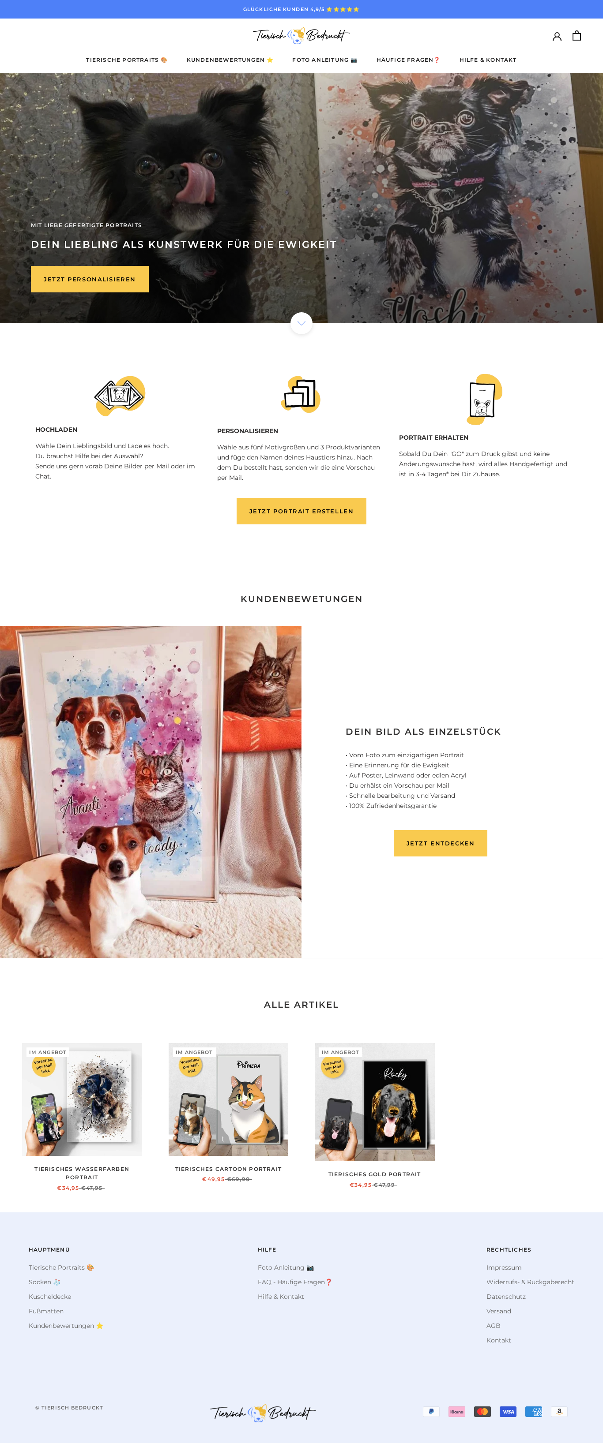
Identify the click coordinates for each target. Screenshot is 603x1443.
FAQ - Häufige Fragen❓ (295, 1282)
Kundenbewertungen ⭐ (230, 59)
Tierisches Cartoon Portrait (228, 1169)
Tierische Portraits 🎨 (127, 59)
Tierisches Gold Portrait (374, 1174)
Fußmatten (46, 1311)
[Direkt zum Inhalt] (301, 323)
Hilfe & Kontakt (488, 59)
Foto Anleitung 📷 (325, 59)
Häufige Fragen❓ (409, 59)
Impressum (504, 1267)
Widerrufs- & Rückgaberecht (530, 1282)
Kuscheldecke (50, 1297)
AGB (493, 1326)
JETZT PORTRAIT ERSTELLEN (301, 511)
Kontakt (498, 1340)
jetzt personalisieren (90, 279)
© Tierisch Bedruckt (69, 1408)
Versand (498, 1311)
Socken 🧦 (44, 1282)
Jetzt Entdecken (441, 843)
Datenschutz (506, 1297)
